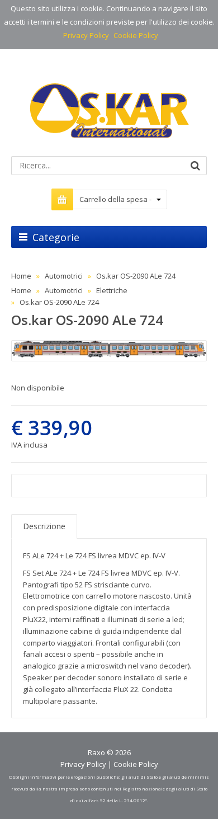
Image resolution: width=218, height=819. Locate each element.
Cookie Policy (135, 35)
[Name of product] (109, 351)
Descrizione (44, 526)
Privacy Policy (86, 35)
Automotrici (64, 276)
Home (21, 276)
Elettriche (111, 290)
